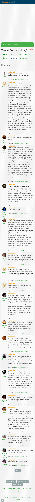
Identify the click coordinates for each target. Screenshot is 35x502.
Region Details (8, 54)
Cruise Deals (15, 497)
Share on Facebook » (23, 481)
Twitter (23, 490)
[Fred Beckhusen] (4, 209)
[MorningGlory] (4, 295)
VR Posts (7, 490)
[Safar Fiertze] (4, 371)
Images (28, 54)
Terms (13, 490)
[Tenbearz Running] (4, 450)
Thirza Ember (4, 141)
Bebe (4, 76)
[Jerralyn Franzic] (4, 356)
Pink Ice (4, 439)
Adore (4, 189)
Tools (29, 488)
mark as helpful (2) (20, 405)
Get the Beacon (7, 488)
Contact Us (17, 492)
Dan (4, 288)
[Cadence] (4, 461)
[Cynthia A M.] (4, 322)
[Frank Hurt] (4, 147)
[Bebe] (4, 73)
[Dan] (4, 285)
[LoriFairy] (4, 83)
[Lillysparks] (4, 255)
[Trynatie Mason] (4, 397)
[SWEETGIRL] (4, 338)
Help (28, 490)
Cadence (4, 464)
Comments (24, 58)
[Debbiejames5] (4, 269)
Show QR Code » (11, 481)
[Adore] (4, 186)
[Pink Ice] (4, 436)
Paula (4, 223)
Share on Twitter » (17, 484)
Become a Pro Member (20, 488)
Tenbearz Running (4, 455)
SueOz (4, 412)
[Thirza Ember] (4, 137)
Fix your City (8, 497)
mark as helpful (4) (19, 143)
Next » (17, 470)
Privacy (18, 490)
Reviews (14, 58)
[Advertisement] (17, 23)
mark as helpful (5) (19, 79)
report (26, 79)
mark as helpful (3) (19, 205)
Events (6, 58)
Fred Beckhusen (4, 214)
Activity (19, 54)
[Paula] (4, 220)
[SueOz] (4, 409)
